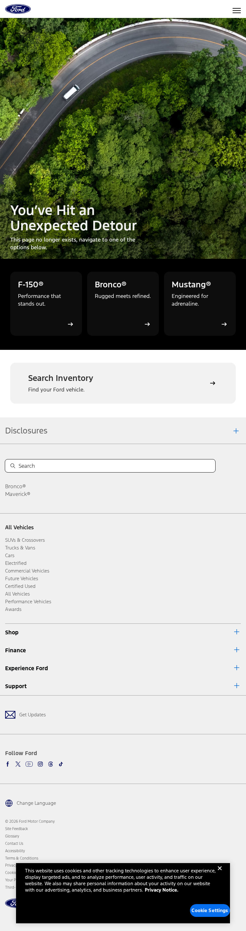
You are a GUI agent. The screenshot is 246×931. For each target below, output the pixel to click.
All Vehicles (19, 527)
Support (16, 686)
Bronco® (15, 486)
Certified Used (20, 586)
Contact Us (14, 843)
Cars (9, 555)
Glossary (12, 836)
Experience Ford (26, 668)
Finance (15, 650)
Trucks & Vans (20, 548)
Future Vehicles (21, 578)
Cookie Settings (210, 910)
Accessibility (15, 851)
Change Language (36, 803)
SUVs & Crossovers (25, 540)
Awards (13, 609)
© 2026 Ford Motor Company (30, 821)
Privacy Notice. (161, 890)
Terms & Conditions (21, 858)
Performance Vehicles (28, 601)
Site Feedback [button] (16, 829)
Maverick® (17, 494)
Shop (12, 632)
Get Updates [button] (32, 715)
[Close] (220, 873)
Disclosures (26, 430)
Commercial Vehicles (27, 571)
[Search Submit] (12, 466)
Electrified (16, 563)
